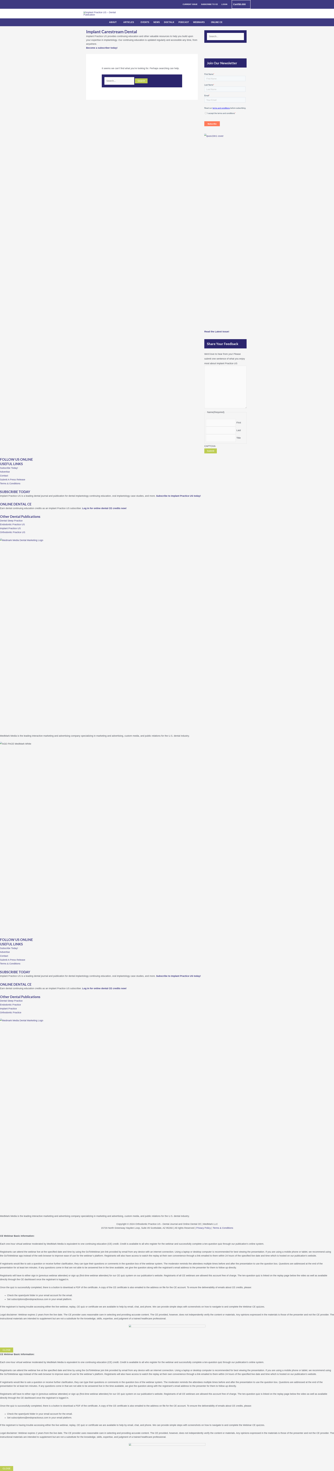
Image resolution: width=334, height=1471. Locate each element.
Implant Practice (8, 1008)
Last (238, 430)
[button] (118, 22)
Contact (4, 475)
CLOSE (7, 1350)
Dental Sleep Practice (11, 520)
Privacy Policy (203, 1228)
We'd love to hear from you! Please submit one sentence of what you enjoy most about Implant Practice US (224, 359)
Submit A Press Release (12, 479)
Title (238, 438)
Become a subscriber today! (102, 48)
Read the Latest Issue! (216, 331)
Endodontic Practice (10, 1004)
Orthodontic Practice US (12, 532)
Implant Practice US (10, 528)
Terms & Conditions (10, 483)
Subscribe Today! (9, 468)
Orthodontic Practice (10, 1012)
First (238, 422)
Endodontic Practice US (12, 524)
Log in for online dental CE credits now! (104, 508)
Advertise (5, 471)
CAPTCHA (210, 446)
